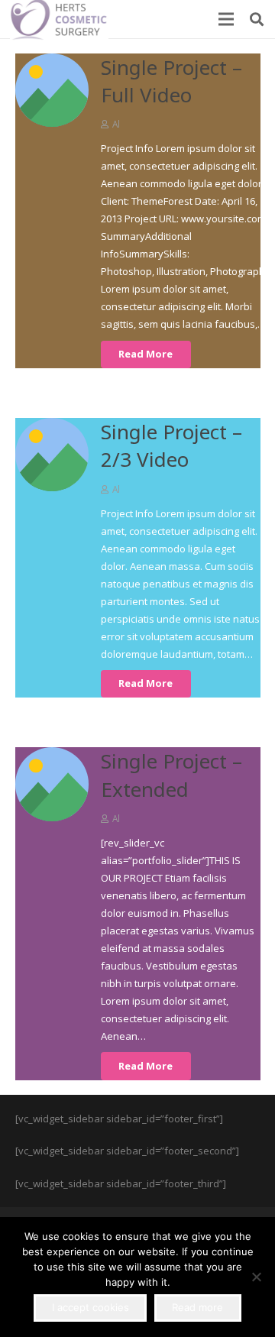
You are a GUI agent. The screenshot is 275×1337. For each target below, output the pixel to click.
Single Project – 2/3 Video (171, 445)
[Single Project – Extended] (52, 784)
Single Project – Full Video (171, 80)
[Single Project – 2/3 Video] (52, 454)
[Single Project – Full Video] (52, 90)
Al (116, 124)
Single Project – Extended (171, 774)
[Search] (256, 19)
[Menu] (226, 19)
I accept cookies (90, 1307)
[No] (256, 1276)
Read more (197, 1307)
